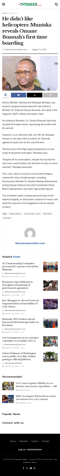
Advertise (23, 441)
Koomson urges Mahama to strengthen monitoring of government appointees (17, 284)
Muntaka (47, 214)
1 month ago (23, 390)
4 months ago (24, 403)
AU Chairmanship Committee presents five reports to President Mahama (20, 266)
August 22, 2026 (11, 348)
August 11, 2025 (39, 49)
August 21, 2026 (11, 366)
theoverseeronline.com (16, 49)
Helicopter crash (32, 214)
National (13, 13)
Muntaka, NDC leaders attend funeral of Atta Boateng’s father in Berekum (20, 322)
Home (4, 13)
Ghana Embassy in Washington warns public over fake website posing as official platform (19, 356)
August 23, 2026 (11, 277)
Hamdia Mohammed (13, 363)
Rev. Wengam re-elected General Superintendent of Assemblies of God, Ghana (20, 303)
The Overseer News (18, 459)
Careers (34, 441)
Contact (45, 441)
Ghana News (15, 214)
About (13, 441)
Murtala (7, 218)
